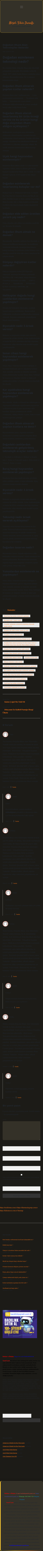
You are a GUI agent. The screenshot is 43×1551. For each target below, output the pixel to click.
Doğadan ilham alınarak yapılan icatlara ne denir (17, 653)
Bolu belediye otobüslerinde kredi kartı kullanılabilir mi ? (18, 1239)
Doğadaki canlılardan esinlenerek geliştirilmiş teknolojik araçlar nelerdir (19, 625)
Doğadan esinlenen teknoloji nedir (13, 635)
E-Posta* (5, 1154)
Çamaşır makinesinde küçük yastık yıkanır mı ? (15, 1277)
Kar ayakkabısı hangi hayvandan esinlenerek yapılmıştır (19, 670)
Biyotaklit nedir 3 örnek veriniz (12, 620)
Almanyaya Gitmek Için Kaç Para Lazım (14, 1443)
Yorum (4, 1119)
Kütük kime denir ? (8, 1245)
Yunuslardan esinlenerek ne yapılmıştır (14, 687)
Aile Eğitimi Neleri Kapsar (10, 1449)
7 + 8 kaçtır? (6, 1185)
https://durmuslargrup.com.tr (27, 1207)
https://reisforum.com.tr (8, 1207)
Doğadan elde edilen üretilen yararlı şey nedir (16, 630)
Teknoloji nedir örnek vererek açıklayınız (15, 679)
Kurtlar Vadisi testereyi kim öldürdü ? (13, 1256)
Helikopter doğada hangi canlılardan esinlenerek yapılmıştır (20, 666)
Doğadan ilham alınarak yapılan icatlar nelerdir (16, 649)
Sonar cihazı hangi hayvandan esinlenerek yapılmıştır (18, 675)
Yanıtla (14, 787)
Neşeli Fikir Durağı (21, 23)
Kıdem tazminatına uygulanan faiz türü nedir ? (15, 1283)
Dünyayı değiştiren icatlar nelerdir (13, 662)
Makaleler (11, 610)
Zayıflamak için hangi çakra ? (10, 1288)
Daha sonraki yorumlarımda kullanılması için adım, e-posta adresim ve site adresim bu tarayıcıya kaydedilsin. (21, 1178)
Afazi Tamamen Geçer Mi (10, 1456)
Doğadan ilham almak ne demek (12, 657)
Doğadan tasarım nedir (31, 657)
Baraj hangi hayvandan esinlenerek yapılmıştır (16, 616)
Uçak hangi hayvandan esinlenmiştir (14, 683)
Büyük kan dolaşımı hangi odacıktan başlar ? (15, 1261)
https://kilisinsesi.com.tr (8, 1210)
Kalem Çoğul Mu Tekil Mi (14, 701)
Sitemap (20, 1210)
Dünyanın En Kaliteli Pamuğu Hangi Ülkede (18, 711)
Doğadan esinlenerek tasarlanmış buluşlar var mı (17, 639)
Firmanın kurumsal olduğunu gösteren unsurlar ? (16, 1266)
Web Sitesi (5, 1164)
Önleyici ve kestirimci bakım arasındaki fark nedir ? (17, 1250)
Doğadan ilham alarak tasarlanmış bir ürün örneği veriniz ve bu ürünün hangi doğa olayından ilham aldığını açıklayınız (20, 644)
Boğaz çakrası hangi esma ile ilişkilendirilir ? (15, 1272)
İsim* (4, 1144)
